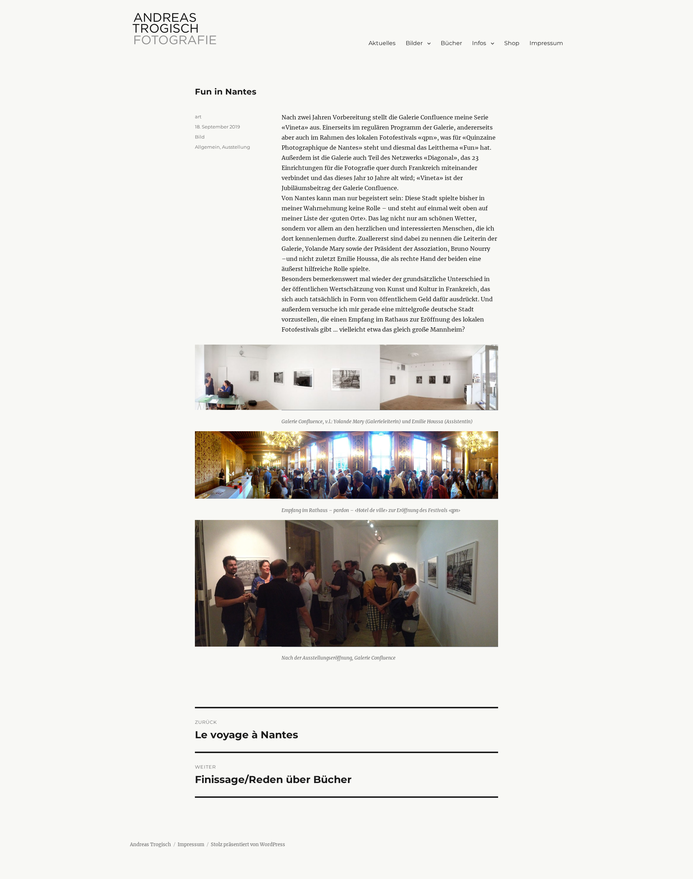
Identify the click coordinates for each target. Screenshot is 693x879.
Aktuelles (382, 43)
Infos (479, 43)
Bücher (451, 43)
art (198, 116)
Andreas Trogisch (150, 844)
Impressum (546, 43)
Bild (200, 137)
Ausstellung (236, 147)
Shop (511, 43)
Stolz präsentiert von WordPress (248, 844)
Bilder (414, 43)
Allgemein (207, 147)
